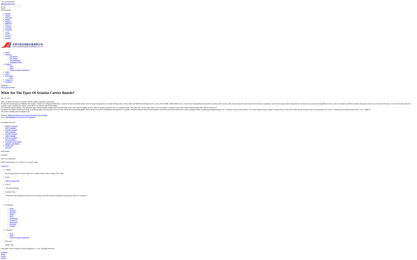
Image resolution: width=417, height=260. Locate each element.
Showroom (13, 222)
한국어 (7, 34)
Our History (14, 56)
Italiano (7, 19)
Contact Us (9, 80)
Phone (3, 254)
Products (8, 64)
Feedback (8, 82)
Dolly (11, 68)
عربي (7, 32)
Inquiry (3, 258)
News (7, 74)
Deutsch (8, 21)
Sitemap (12, 226)
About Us (8, 54)
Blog (11, 78)
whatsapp (4, 252)
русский (8, 28)
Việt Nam (8, 17)
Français (8, 26)
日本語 (7, 36)
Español (8, 38)
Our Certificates (15, 60)
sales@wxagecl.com (8, 4)
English (7, 14)
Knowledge (9, 76)
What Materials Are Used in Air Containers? (20, 117)
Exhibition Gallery (16, 62)
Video (7, 72)
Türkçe (7, 16)
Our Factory (14, 58)
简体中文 (8, 23)
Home (7, 52)
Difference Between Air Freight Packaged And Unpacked (27, 115)
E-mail (3, 256)
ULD (11, 66)
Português (8, 30)
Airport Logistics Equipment (19, 70)
